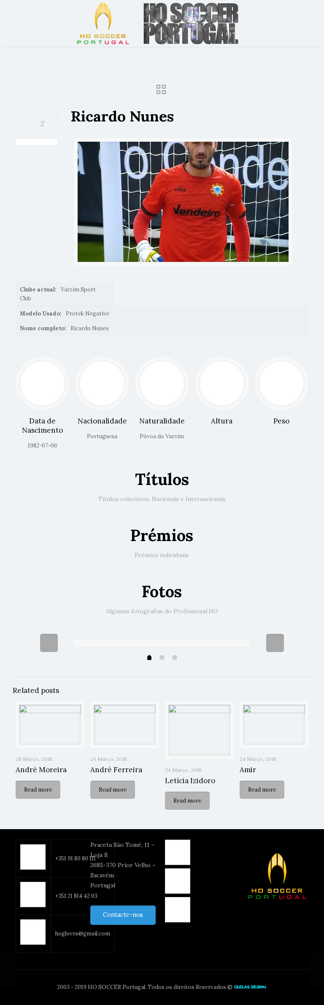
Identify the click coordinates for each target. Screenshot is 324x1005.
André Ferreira (116, 769)
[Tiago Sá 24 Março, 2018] (316, 971)
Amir (248, 769)
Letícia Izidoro (190, 780)
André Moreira (41, 769)
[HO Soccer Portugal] (162, 23)
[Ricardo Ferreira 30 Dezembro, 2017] (7, 971)
